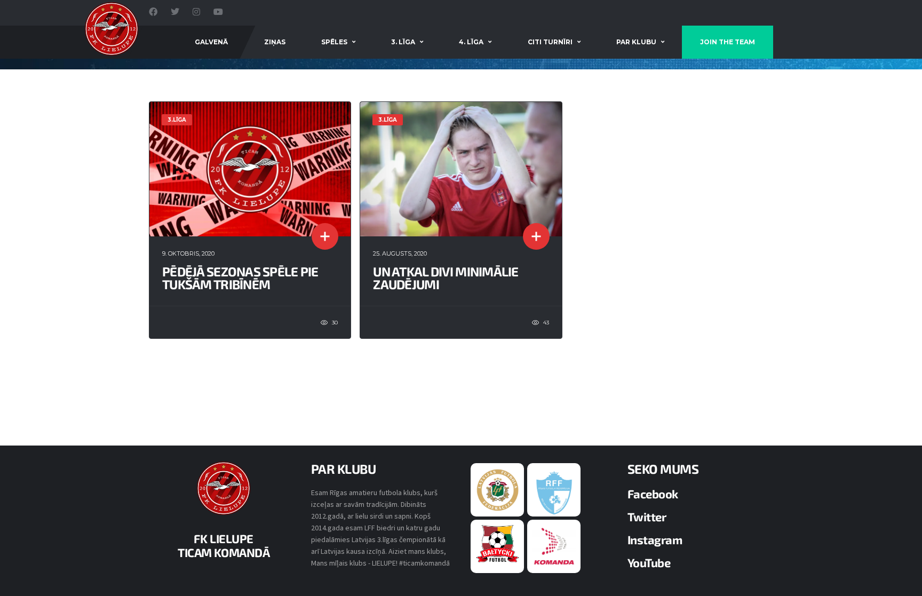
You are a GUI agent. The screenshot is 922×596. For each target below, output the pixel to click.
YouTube (649, 562)
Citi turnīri (550, 42)
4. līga (471, 42)
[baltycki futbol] (497, 543)
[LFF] (497, 489)
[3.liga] (554, 492)
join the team (727, 42)
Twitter (646, 516)
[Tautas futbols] (554, 546)
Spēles (334, 42)
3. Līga (403, 42)
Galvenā (211, 42)
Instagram (654, 539)
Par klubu (636, 42)
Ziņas (274, 42)
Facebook (652, 493)
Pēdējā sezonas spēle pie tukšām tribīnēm (240, 278)
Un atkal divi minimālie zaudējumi (445, 278)
